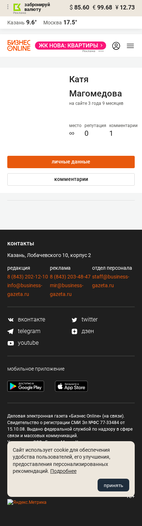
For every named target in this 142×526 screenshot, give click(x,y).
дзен (87, 331)
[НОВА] (68, 45)
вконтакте (30, 319)
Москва (52, 22)
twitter (89, 319)
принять (113, 485)
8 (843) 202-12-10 (27, 277)
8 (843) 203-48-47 (70, 277)
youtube (27, 342)
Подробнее (63, 471)
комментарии (71, 179)
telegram (28, 331)
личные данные (71, 162)
